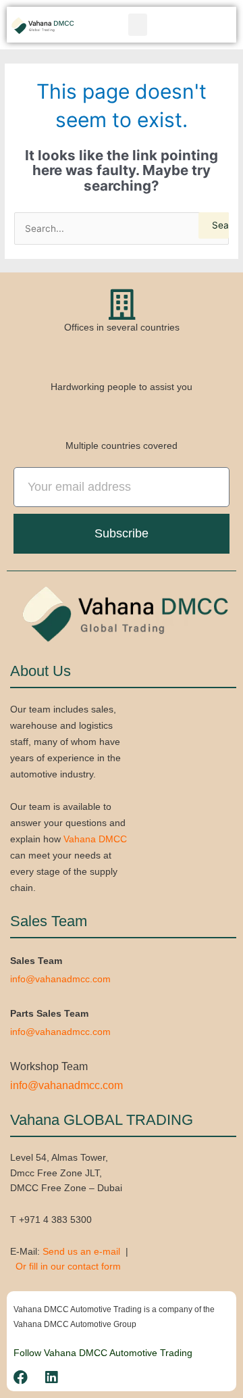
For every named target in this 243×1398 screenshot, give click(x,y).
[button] (137, 25)
